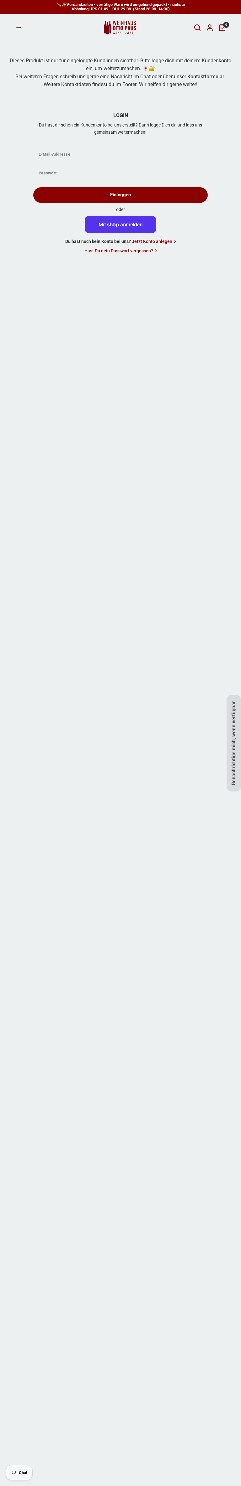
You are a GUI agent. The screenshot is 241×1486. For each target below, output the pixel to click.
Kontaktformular (205, 77)
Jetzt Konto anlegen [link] (152, 241)
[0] (220, 27)
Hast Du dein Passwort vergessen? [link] (118, 251)
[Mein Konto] (210, 27)
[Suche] (197, 27)
